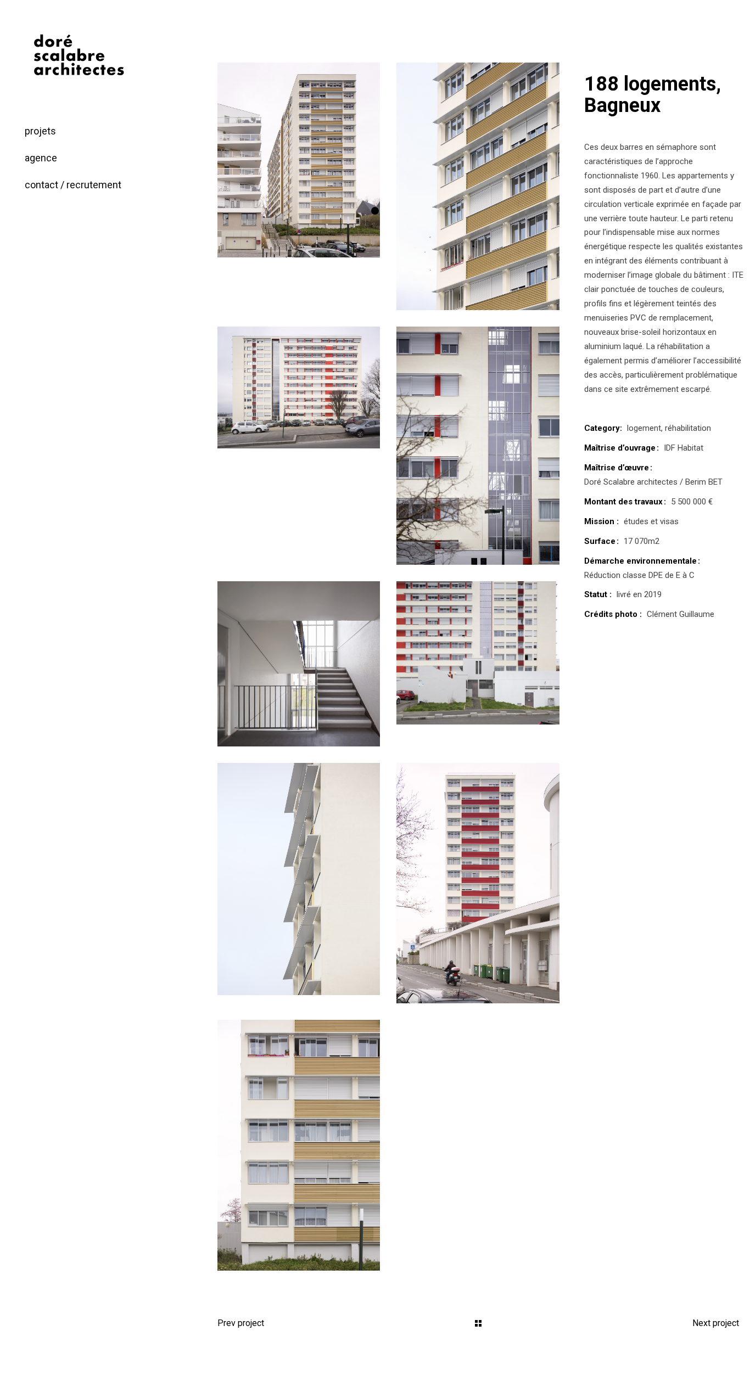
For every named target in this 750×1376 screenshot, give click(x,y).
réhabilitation (688, 428)
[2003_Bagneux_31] (477, 652)
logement (644, 428)
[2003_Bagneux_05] (477, 186)
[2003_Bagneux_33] (477, 883)
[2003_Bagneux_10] (298, 879)
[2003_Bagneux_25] (477, 446)
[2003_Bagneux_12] (298, 663)
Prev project (240, 1323)
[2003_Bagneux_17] (298, 387)
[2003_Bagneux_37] (298, 160)
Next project (715, 1323)
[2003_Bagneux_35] (298, 1145)
